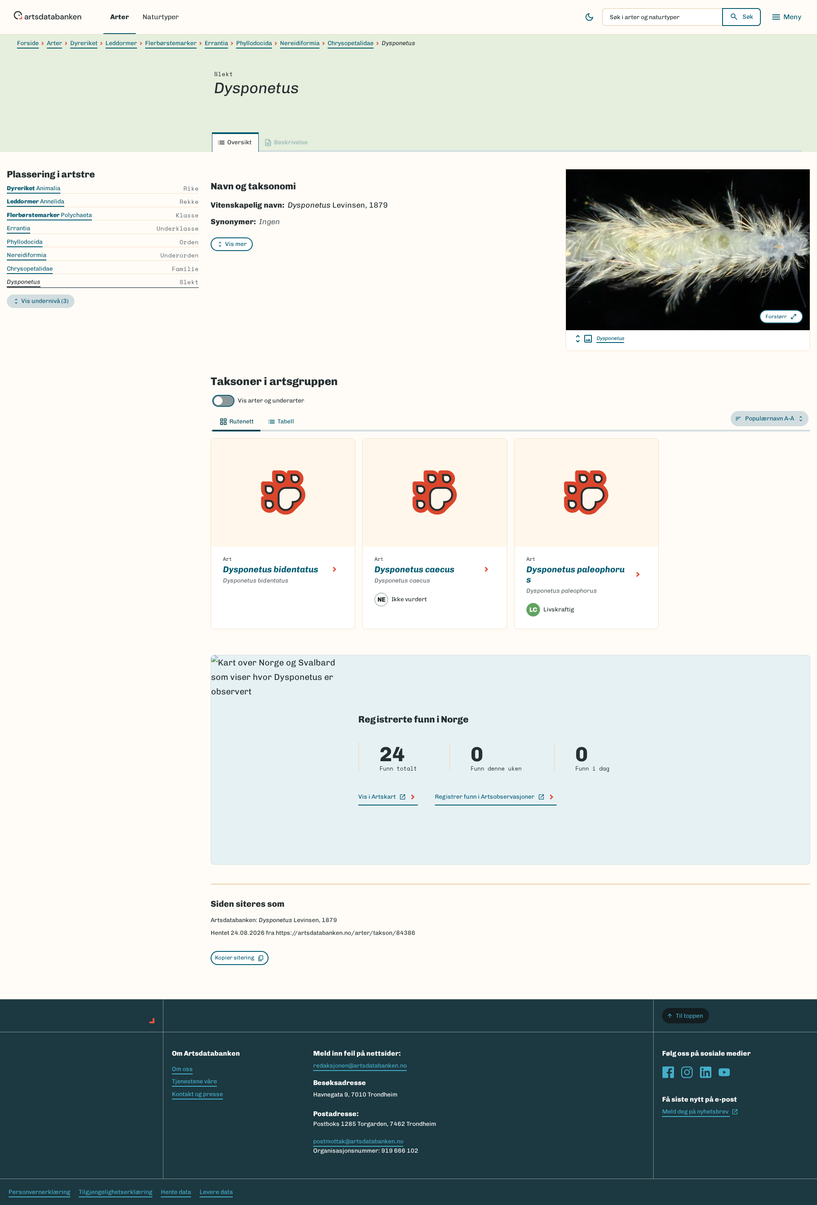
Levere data (216, 1192)
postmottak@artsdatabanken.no (358, 1141)
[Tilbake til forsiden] (47, 17)
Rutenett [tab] (241, 421)
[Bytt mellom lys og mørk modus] (589, 17)
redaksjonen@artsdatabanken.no (360, 1065)
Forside (28, 43)
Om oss (182, 1069)
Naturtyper (161, 17)
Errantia (216, 43)
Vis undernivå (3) (45, 301)
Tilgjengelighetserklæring (115, 1192)
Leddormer (121, 43)
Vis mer (236, 244)
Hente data (176, 1192)
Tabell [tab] (285, 421)
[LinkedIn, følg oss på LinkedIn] (705, 1072)
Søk (748, 16)
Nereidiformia (300, 43)
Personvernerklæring (39, 1192)
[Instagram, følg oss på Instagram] (687, 1072)
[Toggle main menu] (786, 17)
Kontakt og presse (197, 1094)
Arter (119, 17)
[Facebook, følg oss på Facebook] (668, 1072)
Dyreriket (83, 43)
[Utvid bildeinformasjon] (584, 339)
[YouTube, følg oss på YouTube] (724, 1072)
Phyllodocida (254, 43)
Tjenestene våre (194, 1081)
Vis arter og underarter (271, 400)
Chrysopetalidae (351, 43)
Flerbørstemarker (171, 43)
